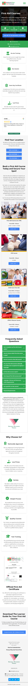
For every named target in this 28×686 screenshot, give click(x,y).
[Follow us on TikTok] (18, 679)
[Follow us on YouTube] (15, 679)
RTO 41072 (15, 399)
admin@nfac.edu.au (14, 671)
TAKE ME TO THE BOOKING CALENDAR (14, 35)
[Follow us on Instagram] (12, 679)
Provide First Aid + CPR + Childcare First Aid (14, 632)
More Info (13, 229)
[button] (14, 348)
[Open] (24, 3)
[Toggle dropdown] (18, 150)
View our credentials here (14, 647)
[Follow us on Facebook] (9, 679)
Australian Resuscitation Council (11, 199)
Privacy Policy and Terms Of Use (14, 649)
